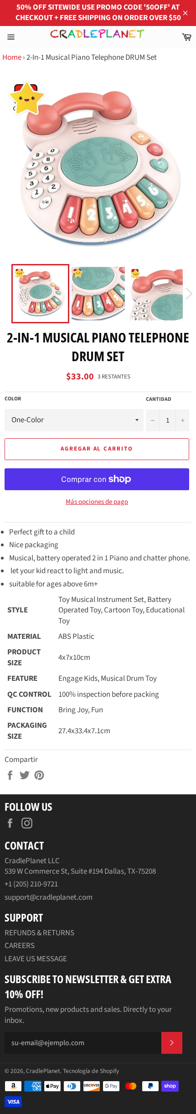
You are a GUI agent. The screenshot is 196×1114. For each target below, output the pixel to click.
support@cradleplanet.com (49, 897)
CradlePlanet (43, 1071)
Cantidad (158, 399)
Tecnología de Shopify (91, 1071)
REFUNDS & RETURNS (39, 932)
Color (13, 399)
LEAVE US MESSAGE (36, 958)
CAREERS (20, 945)
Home (11, 57)
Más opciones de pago (97, 502)
